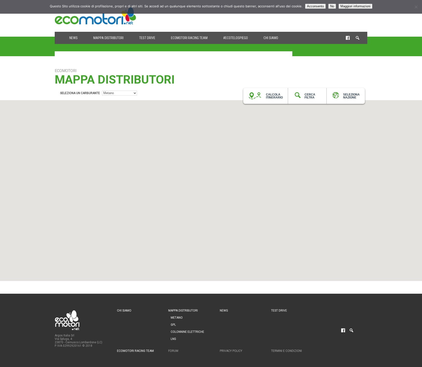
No (332, 6)
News (73, 38)
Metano (177, 317)
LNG (173, 339)
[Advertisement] (278, 16)
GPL (173, 324)
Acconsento (315, 6)
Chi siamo (271, 38)
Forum (173, 351)
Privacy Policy (231, 351)
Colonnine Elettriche (187, 332)
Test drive (147, 38)
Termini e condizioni (286, 351)
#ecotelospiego (235, 38)
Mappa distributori (108, 38)
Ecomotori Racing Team (189, 38)
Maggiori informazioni (355, 6)
